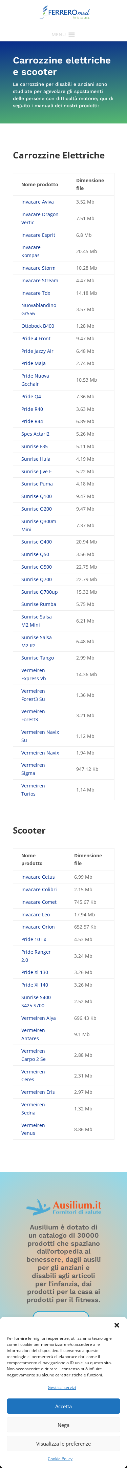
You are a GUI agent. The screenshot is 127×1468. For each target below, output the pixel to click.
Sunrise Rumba (38, 604)
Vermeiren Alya (38, 1018)
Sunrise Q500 (36, 567)
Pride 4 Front (35, 338)
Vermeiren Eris (38, 1092)
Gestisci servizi (62, 1387)
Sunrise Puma (37, 483)
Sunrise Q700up (39, 592)
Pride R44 (32, 421)
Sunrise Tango (37, 657)
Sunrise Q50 (35, 554)
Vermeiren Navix (40, 752)
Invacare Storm (38, 268)
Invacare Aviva (37, 201)
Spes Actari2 (35, 434)
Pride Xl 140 (34, 984)
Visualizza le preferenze (63, 1443)
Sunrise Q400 (36, 541)
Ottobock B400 (37, 326)
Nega (63, 1425)
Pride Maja (33, 363)
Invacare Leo (35, 914)
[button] (116, 1325)
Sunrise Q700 (36, 579)
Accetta (63, 1406)
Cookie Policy (60, 1459)
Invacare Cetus (38, 877)
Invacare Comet (39, 902)
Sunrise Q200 (36, 509)
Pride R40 (32, 409)
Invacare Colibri (39, 889)
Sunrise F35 (34, 446)
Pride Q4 (31, 396)
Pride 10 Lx (33, 939)
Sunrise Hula (35, 459)
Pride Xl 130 (34, 972)
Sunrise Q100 (36, 496)
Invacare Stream (39, 280)
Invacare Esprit (38, 235)
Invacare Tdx (35, 293)
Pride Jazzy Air (37, 351)
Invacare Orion (38, 926)
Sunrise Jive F (36, 471)
